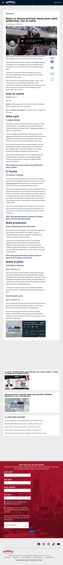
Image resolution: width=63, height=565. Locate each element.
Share (52, 58)
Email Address (10, 487)
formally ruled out (39, 62)
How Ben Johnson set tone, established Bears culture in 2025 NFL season (24, 420)
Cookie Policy (7, 557)
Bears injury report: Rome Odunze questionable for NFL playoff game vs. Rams (25, 433)
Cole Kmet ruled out (12, 183)
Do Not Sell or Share (35, 560)
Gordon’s (33, 128)
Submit (31, 531)
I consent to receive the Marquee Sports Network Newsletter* (15, 503)
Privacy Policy (16, 557)
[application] (31, 40)
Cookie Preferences (22, 560)
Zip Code (8, 495)
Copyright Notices (49, 557)
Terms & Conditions (26, 557)
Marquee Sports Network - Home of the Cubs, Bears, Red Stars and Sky (26, 555)
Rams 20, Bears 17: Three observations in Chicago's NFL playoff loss (23, 430)
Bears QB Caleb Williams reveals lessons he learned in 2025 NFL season (23, 423)
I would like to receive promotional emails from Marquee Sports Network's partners (16, 510)
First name (8, 472)
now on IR (39, 128)
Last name (8, 479)
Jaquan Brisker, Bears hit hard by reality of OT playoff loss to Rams (22, 426)
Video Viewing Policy (38, 557)
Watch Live (57, 2)
